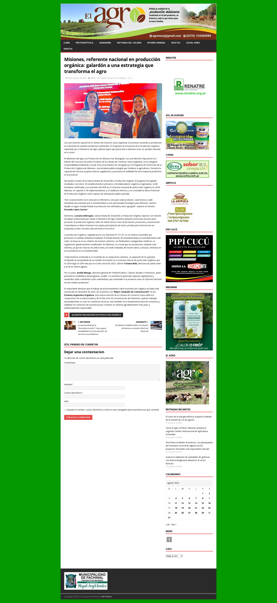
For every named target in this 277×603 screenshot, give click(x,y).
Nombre (68, 384)
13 (189, 503)
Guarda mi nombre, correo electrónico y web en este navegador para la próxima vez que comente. (113, 409)
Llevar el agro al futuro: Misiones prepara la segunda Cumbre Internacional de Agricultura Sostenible (187, 431)
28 (196, 512)
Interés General (156, 42)
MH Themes (107, 596)
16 (209, 503)
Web (66, 401)
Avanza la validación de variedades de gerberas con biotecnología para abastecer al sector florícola (188, 460)
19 (182, 507)
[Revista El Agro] (138, 38)
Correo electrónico (73, 392)
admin (93, 78)
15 (203, 503)
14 (196, 503)
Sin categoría (121, 78)
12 (182, 503)
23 (209, 507)
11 (176, 503)
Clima (66, 42)
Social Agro (193, 42)
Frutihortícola (84, 42)
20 (189, 507)
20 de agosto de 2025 (77, 78)
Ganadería (105, 42)
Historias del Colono (129, 42)
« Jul (168, 524)
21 (196, 507)
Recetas (175, 42)
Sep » (173, 524)
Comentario (69, 362)
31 (169, 517)
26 (182, 512)
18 (176, 507)
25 (176, 512)
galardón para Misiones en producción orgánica (96, 315)
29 (203, 512)
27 (189, 512)
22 (203, 507)
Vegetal (68, 48)
